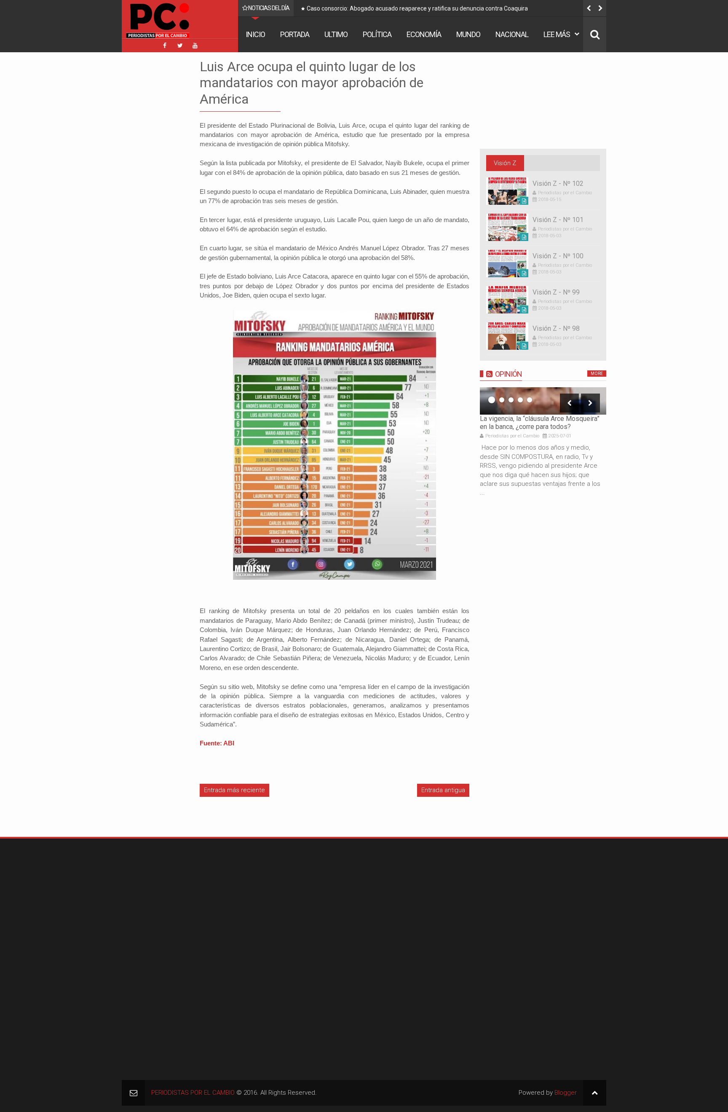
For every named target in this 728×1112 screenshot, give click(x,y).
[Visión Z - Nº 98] (507, 336)
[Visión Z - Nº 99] (507, 300)
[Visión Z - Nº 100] (507, 263)
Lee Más (556, 34)
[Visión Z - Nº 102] (507, 191)
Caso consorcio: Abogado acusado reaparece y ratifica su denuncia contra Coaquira (417, 8)
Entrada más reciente (234, 790)
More (597, 373)
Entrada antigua (443, 790)
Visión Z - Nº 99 (556, 292)
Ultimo (336, 34)
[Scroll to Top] (594, 1093)
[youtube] (195, 45)
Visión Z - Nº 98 (556, 328)
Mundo (468, 34)
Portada (294, 34)
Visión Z (505, 163)
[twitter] (180, 45)
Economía (424, 34)
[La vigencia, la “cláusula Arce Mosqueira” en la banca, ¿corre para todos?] (543, 401)
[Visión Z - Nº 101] (507, 227)
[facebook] (164, 45)
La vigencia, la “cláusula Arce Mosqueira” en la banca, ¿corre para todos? (540, 423)
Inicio (255, 34)
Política (377, 34)
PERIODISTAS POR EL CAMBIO (193, 1092)
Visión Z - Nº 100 (558, 256)
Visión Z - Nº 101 (558, 220)
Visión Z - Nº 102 (558, 184)
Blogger (565, 1092)
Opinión (508, 374)
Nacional (511, 34)
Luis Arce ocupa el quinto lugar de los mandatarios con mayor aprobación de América (311, 83)
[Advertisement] (147, 185)
